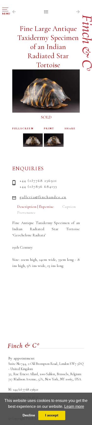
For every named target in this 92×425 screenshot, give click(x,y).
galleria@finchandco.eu (43, 197)
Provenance (26, 212)
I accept (51, 415)
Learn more (74, 406)
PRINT (49, 128)
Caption (69, 206)
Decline (29, 415)
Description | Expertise (35, 206)
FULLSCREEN (23, 128)
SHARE (70, 128)
